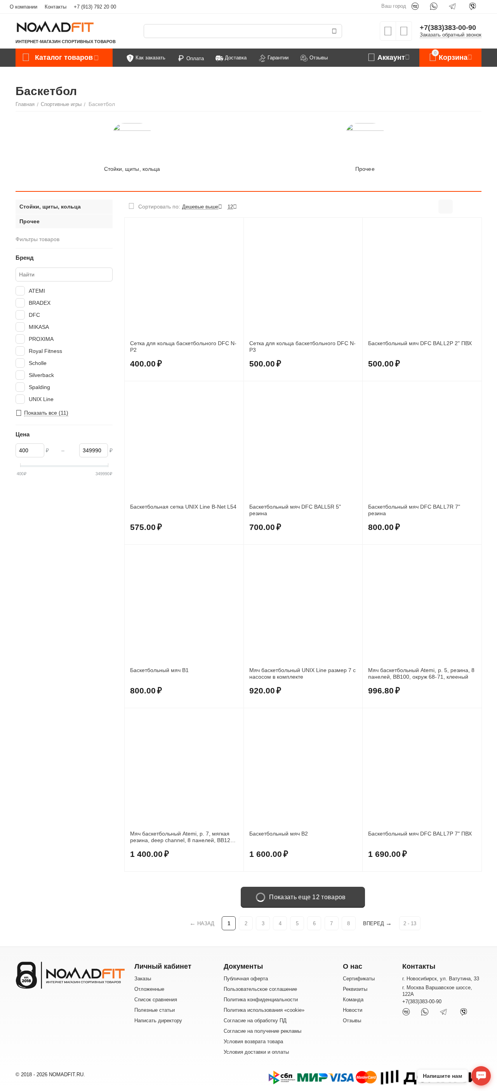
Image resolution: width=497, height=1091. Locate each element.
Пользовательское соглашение (260, 989)
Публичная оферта (246, 979)
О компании (23, 7)
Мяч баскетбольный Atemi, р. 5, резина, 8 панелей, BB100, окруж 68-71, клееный (421, 673)
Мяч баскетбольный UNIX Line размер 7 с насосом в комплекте (302, 673)
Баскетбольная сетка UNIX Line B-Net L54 (183, 507)
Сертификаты (359, 979)
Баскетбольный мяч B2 (278, 833)
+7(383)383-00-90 (448, 27)
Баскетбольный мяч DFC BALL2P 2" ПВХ (419, 343)
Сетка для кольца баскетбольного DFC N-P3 (302, 346)
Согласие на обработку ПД (255, 1020)
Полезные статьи (154, 1010)
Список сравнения (155, 999)
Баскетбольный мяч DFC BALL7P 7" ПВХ (419, 833)
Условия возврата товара (253, 1041)
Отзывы (352, 1020)
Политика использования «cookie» (264, 1010)
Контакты (55, 7)
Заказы (142, 979)
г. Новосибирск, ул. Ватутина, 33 (440, 979)
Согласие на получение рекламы (262, 1031)
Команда (353, 999)
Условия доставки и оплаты (256, 1052)
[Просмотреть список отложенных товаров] (388, 33)
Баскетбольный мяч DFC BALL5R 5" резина (295, 510)
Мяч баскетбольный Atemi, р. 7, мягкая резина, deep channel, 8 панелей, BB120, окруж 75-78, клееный (182, 837)
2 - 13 (409, 923)
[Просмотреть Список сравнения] (403, 33)
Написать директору (158, 1020)
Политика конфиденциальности (261, 999)
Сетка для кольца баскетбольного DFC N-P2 (183, 346)
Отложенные (149, 989)
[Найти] (334, 31)
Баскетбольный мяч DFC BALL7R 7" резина (414, 510)
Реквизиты (355, 989)
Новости (352, 1010)
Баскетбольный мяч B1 (159, 670)
